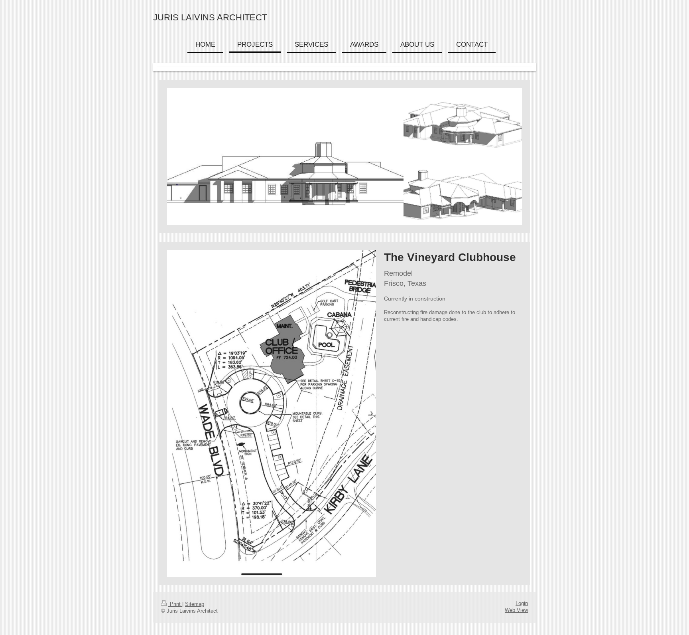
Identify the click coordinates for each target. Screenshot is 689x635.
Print (175, 604)
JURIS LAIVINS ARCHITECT (210, 17)
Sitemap (194, 604)
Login (522, 603)
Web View (516, 610)
